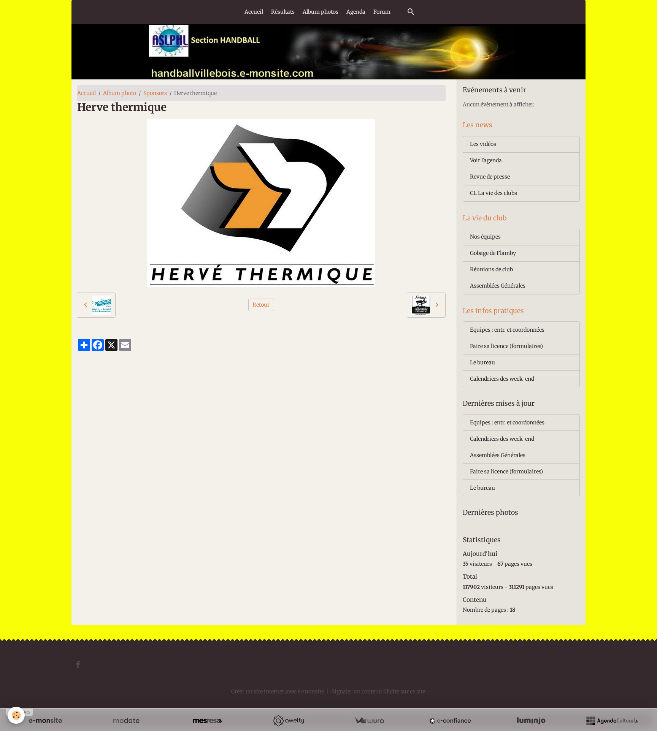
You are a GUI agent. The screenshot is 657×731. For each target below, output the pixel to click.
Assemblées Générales (497, 285)
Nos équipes (485, 236)
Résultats (283, 11)
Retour (261, 304)
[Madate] (126, 720)
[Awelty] (288, 720)
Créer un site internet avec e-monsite (277, 691)
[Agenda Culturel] (612, 720)
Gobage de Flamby (493, 253)
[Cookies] (16, 715)
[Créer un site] (45, 720)
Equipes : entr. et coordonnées (507, 329)
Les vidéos (483, 144)
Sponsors (155, 93)
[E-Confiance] (450, 720)
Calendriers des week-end (502, 378)
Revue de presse (490, 176)
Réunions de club (491, 269)
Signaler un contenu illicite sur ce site (378, 691)
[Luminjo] (531, 720)
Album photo (119, 93)
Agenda (355, 11)
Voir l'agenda (486, 160)
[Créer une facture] (369, 720)
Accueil (253, 11)
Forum (381, 11)
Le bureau (482, 362)
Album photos (320, 11)
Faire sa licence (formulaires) (506, 346)
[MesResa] (207, 720)
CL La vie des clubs (493, 193)
